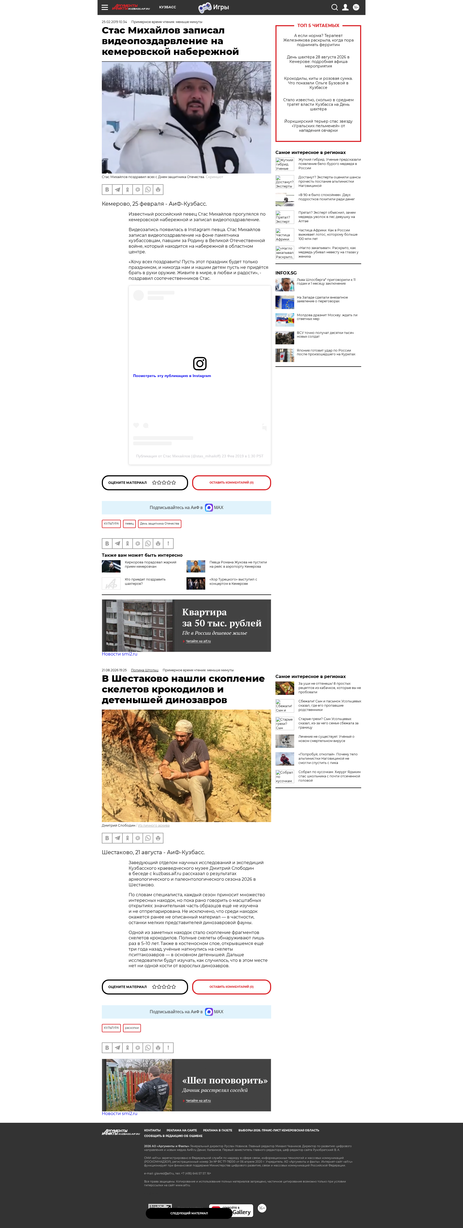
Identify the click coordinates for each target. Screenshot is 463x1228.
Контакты (152, 1130)
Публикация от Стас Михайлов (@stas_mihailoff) (178, 456)
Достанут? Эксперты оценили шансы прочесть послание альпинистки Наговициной (329, 181)
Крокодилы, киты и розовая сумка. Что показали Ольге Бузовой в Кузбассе (318, 83)
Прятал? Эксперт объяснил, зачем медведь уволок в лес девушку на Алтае (327, 216)
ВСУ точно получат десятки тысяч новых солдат (325, 334)
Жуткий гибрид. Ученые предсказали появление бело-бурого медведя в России (329, 163)
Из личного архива (154, 825)
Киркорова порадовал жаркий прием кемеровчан (150, 564)
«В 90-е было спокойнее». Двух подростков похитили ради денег (326, 197)
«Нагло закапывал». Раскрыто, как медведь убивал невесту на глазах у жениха (328, 252)
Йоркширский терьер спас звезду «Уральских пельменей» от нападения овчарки (318, 126)
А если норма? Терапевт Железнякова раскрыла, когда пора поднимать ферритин (318, 40)
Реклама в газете (217, 1130)
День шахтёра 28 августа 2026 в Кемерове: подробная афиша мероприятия (318, 62)
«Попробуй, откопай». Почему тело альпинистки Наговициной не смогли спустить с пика (328, 758)
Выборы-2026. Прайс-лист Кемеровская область (278, 1130)
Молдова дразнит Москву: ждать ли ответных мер (327, 317)
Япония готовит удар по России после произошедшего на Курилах (326, 352)
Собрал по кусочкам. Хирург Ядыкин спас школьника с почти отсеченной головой (329, 776)
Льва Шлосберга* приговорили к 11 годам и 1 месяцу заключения (326, 281)
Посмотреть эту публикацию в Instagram (172, 376)
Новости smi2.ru (119, 654)
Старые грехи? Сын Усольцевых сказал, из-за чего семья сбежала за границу (328, 723)
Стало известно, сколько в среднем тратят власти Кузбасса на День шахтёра (318, 104)
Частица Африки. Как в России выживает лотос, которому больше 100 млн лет (327, 234)
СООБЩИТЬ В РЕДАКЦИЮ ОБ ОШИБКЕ (173, 1136)
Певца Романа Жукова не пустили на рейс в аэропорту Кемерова (238, 564)
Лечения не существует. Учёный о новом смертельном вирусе (326, 738)
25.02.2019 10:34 (114, 22)
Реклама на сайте (182, 1130)
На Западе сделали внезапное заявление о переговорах (322, 299)
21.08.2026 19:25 (114, 670)
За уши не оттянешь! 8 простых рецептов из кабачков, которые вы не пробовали (329, 687)
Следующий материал (189, 1213)
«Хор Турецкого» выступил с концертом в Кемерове (233, 581)
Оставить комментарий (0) (232, 482)
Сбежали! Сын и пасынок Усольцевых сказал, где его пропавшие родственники (329, 705)
